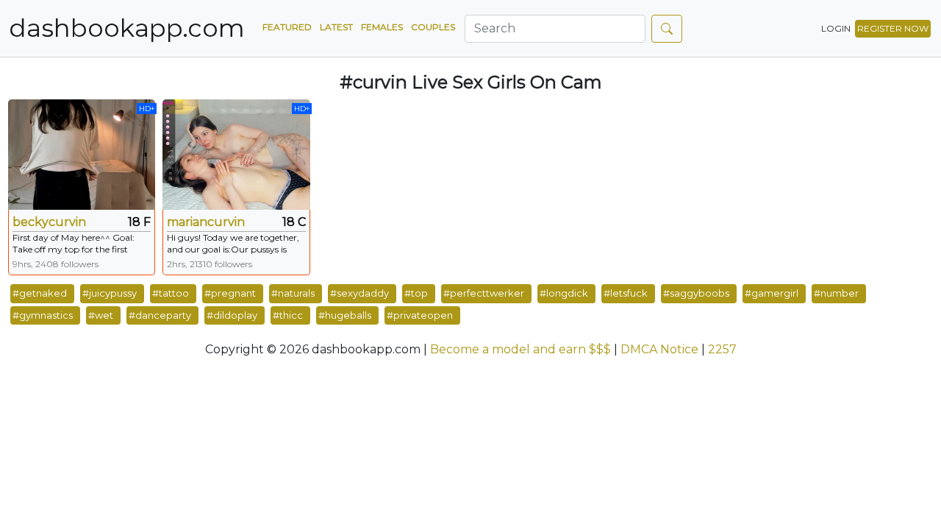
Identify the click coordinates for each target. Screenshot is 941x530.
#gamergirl (771, 293)
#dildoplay (232, 315)
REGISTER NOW (893, 28)
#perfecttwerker (483, 293)
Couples (433, 26)
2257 (722, 349)
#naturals (293, 293)
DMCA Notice (659, 349)
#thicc (288, 315)
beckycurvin (49, 222)
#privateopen (420, 315)
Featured (287, 26)
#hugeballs (344, 315)
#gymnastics (42, 315)
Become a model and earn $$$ (520, 349)
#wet (100, 315)
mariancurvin (206, 222)
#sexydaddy (359, 293)
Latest (336, 26)
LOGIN (836, 28)
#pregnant (230, 293)
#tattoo (170, 293)
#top (416, 293)
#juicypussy (109, 293)
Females (382, 26)
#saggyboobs (696, 293)
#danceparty (160, 315)
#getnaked (39, 293)
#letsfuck (626, 293)
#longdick (564, 293)
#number (836, 293)
